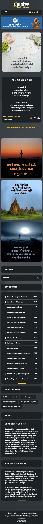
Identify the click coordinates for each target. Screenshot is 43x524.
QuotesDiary (25, 516)
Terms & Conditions (28, 513)
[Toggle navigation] (5, 12)
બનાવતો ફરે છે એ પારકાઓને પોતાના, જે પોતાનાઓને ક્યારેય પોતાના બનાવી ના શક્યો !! (21, 242)
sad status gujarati (28, 397)
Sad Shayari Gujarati (12, 116)
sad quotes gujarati (10, 402)
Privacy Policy (12, 513)
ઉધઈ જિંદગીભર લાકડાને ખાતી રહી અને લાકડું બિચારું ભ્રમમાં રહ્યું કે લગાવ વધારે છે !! (21, 200)
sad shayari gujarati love (11, 406)
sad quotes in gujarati (28, 402)
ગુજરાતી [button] (35, 12)
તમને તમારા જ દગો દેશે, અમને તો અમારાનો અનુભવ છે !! (21, 158)
